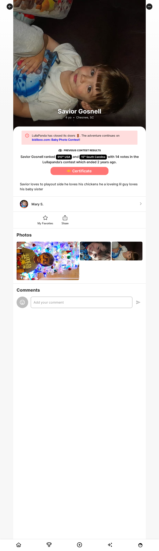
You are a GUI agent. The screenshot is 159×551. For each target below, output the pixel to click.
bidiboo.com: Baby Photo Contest (55, 139)
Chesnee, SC (85, 117)
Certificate (82, 171)
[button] (9, 6)
